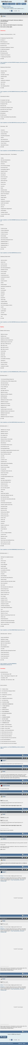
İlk (10, 10)
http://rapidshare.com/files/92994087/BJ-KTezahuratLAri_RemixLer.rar (8, 664)
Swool (4, 771)
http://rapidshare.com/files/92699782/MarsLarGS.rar (10, 252)
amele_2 (4, 839)
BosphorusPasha (6, 785)
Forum (5, 3)
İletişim (24, 1043)
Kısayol (23, 758)
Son (19, 10)
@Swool (1, 875)
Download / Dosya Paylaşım (8, 7)
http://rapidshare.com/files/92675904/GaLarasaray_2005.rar (12, 150)
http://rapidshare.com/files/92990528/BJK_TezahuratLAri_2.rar (12, 549)
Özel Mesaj (27, 758)
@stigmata (2, 877)
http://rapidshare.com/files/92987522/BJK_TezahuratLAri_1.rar (12, 422)
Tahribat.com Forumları (6, 6)
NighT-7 (4, 760)
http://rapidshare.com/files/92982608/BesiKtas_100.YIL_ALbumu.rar (13, 371)
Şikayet (25, 758)
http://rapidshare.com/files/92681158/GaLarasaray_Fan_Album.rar (13, 122)
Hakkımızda (20, 1043)
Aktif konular (12, 3)
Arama (24, 3)
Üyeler (19, 3)
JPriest (4, 16)
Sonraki (15, 10)
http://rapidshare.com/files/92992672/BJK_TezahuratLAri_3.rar (12, 629)
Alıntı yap (25, 755)
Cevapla (4, 1037)
